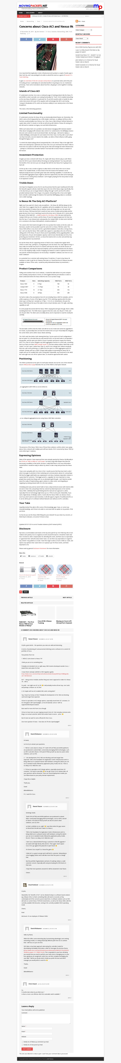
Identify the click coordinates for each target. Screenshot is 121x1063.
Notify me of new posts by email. (33, 1045)
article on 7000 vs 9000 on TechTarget (33, 461)
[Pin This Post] (53, 39)
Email (23, 1031)
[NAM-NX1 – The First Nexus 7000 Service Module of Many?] (27, 619)
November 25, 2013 (28, 31)
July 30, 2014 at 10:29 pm (43, 984)
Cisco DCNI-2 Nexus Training (45, 622)
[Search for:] (93, 16)
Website (24, 1036)
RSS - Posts (81, 21)
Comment (24, 1013)
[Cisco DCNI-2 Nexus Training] (46, 618)
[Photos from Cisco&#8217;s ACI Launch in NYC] (46, 569)
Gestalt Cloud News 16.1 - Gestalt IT (86, 55)
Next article (67, 597)
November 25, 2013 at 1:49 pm (46, 639)
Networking (30, 21)
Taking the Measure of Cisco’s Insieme (62, 576)
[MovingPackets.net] (60, 6)
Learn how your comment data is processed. (55, 1054)
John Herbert (40, 31)
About (40, 13)
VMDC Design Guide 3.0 (41, 344)
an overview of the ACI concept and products (38, 81)
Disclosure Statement (40, 548)
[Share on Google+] (66, 39)
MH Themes (50, 1059)
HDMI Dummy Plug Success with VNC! (90, 47)
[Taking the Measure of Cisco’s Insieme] (64, 569)
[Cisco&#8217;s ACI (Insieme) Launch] (27, 569)
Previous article (27, 597)
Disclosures (30, 13)
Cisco (49, 31)
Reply (69, 725)
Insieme (54, 31)
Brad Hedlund (33, 885)
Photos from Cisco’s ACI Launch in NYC (45, 576)
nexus (25, 592)
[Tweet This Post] (40, 39)
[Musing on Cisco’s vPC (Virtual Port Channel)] (65, 618)
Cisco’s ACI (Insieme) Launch (27, 575)
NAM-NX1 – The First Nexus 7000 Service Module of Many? (26, 624)
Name (23, 1026)
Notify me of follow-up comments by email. (36, 1042)
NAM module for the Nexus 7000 (48, 215)
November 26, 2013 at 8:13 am (50, 806)
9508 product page (29, 364)
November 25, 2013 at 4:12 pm (46, 885)
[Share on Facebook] (26, 39)
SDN (67, 31)
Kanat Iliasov (33, 639)
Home (21, 13)
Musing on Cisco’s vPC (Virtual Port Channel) (64, 622)
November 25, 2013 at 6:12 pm (50, 928)
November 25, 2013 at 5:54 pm (50, 734)
